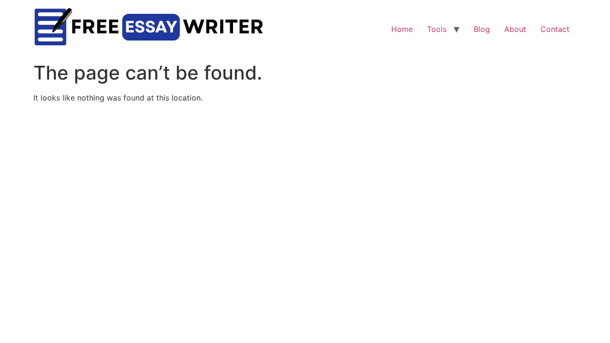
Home (402, 29)
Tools (437, 29)
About (515, 29)
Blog (482, 29)
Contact (554, 29)
